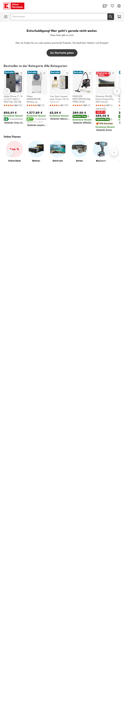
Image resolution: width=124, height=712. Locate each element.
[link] (105, 6)
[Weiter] (114, 152)
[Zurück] (10, 152)
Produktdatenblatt (16, 119)
